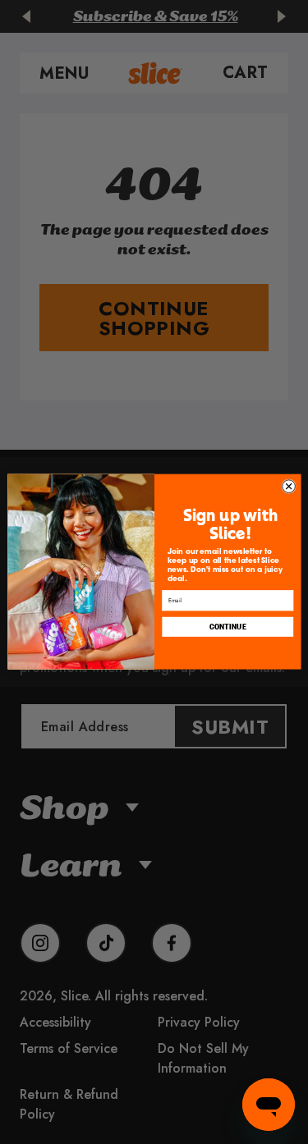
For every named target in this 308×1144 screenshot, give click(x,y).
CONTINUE (227, 627)
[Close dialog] (288, 486)
